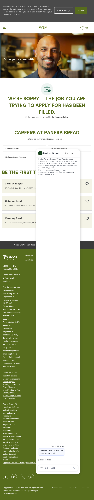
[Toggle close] (4, 27)
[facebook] (5, 476)
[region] (58, 310)
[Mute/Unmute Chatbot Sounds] (71, 153)
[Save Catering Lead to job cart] (87, 201)
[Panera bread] (10, 258)
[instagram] (31, 476)
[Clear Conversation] (66, 153)
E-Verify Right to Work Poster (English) (12, 391)
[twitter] (22, 476)
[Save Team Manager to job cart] (87, 184)
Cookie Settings (9, 14)
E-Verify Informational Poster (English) (11, 380)
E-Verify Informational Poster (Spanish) (11, 385)
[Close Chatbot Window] (76, 153)
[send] (74, 468)
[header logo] (43, 27)
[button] (63, 10)
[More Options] (41, 468)
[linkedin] (14, 476)
